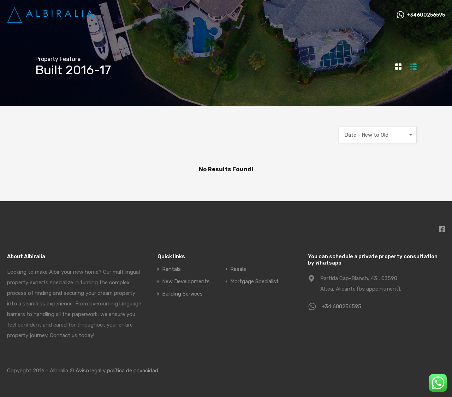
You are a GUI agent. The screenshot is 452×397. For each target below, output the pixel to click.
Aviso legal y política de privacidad (117, 370)
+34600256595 (425, 15)
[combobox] (378, 135)
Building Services (182, 294)
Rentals (171, 269)
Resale (238, 269)
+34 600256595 (341, 306)
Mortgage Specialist (254, 281)
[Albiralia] (51, 20)
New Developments (186, 281)
